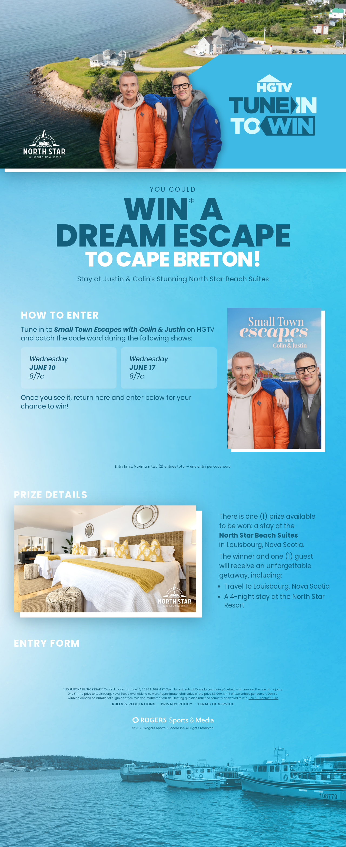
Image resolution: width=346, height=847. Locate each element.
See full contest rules (263, 698)
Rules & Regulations (133, 704)
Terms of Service (216, 704)
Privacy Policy (176, 704)
